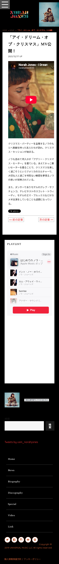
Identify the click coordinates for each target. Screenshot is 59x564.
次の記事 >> (46, 219)
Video (11, 515)
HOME (4, 30)
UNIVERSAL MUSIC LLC (21, 547)
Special (12, 504)
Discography (15, 493)
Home (11, 459)
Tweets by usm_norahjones (21, 442)
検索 (7, 418)
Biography (14, 481)
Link (10, 527)
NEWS (12, 30)
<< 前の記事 (16, 219)
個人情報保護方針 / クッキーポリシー (22, 559)
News (11, 470)
